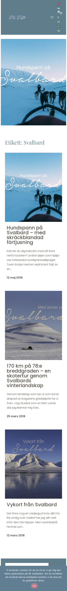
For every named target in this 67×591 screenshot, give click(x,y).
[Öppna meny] (52, 17)
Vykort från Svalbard (32, 504)
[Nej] (62, 578)
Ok (34, 585)
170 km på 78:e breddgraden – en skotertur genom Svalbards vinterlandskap (29, 375)
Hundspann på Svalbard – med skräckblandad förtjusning (26, 235)
